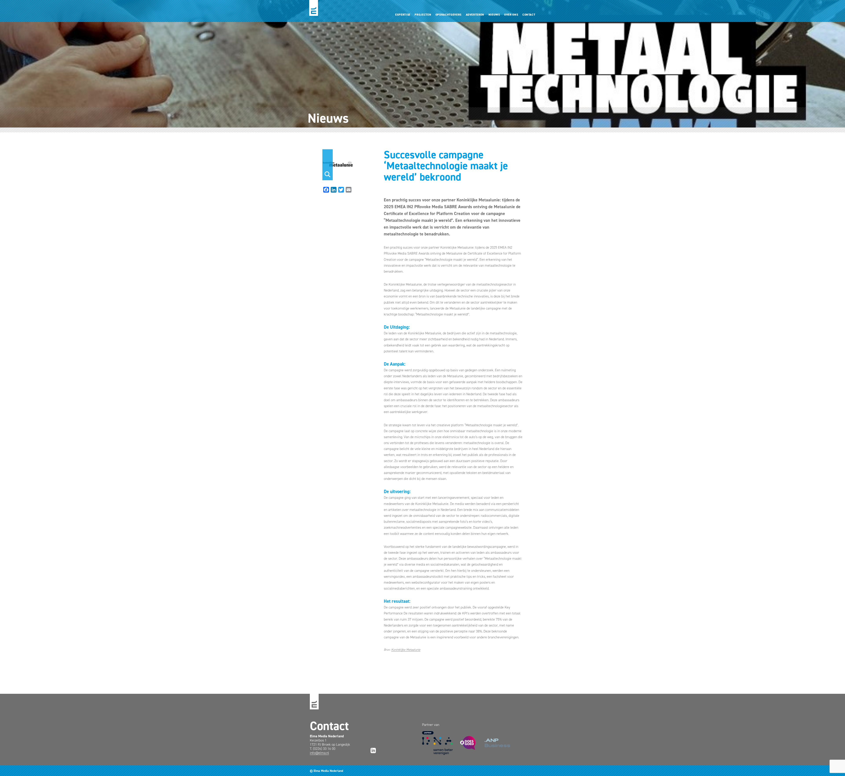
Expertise (402, 14)
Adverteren (475, 14)
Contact (528, 14)
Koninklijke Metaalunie (405, 650)
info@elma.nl (319, 752)
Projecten (423, 14)
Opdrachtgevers (448, 14)
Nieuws (494, 14)
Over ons (511, 14)
